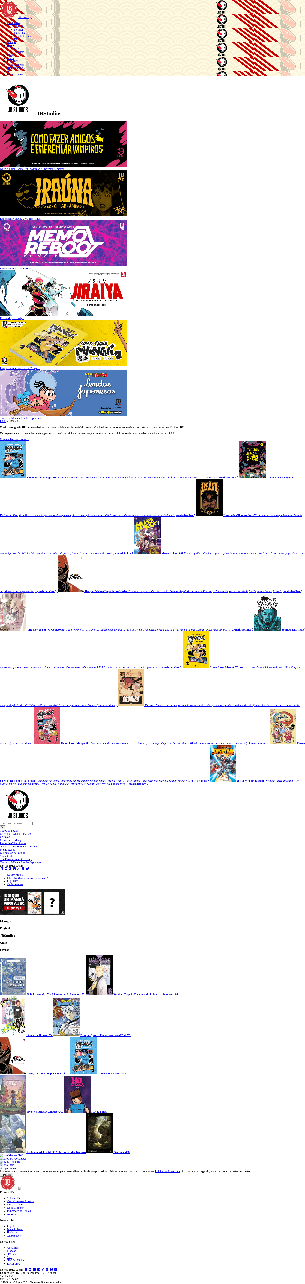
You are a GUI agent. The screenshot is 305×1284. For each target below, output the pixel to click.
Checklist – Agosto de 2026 (15, 833)
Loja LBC (13, 1226)
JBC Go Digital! (16, 1260)
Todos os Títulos (9, 830)
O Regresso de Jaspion (12, 852)
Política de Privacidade (167, 1171)
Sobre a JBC (14, 1198)
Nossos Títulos (15, 1204)
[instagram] (14, 868)
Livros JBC (13, 1263)
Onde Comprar (15, 1207)
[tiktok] (18, 868)
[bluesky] (27, 868)
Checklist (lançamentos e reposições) (27, 877)
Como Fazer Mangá (11, 840)
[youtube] (6, 868)
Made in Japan (15, 1229)
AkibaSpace (14, 1235)
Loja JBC (12, 881)
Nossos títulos (15, 874)
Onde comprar (15, 884)
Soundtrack (6, 856)
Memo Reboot (8, 849)
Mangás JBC (14, 1250)
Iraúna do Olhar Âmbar (13, 843)
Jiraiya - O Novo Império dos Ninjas (20, 846)
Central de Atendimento (20, 1201)
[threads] (23, 868)
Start (9, 1257)
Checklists (13, 1247)
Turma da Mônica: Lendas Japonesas (20, 862)
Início (3, 421)
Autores (11, 1214)
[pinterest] (10, 868)
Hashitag (12, 1232)
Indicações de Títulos (19, 1210)
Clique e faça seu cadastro (14, 439)
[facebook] (2, 868)
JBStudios (12, 1254)
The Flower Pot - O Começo (16, 859)
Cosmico (5, 836)
